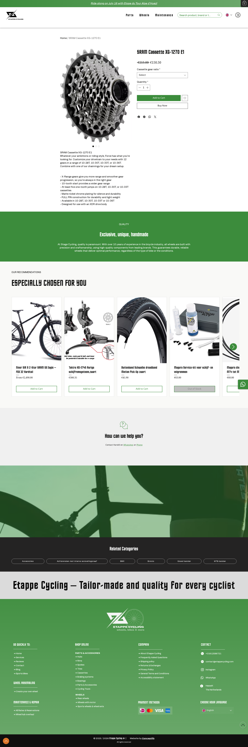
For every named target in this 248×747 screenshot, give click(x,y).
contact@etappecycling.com (220, 662)
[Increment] (148, 87)
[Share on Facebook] (139, 117)
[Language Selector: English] (228, 15)
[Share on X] (155, 117)
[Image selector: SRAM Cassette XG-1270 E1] (93, 146)
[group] (124, 347)
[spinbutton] (143, 87)
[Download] (243, 725)
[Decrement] (139, 87)
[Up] (6, 741)
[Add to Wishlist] (185, 98)
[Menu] (237, 15)
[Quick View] (36, 330)
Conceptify (148, 738)
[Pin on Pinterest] (144, 117)
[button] (244, 3)
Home (63, 38)
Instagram (210, 670)
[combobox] (162, 75)
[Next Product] (233, 346)
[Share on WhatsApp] (149, 117)
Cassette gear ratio (148, 69)
